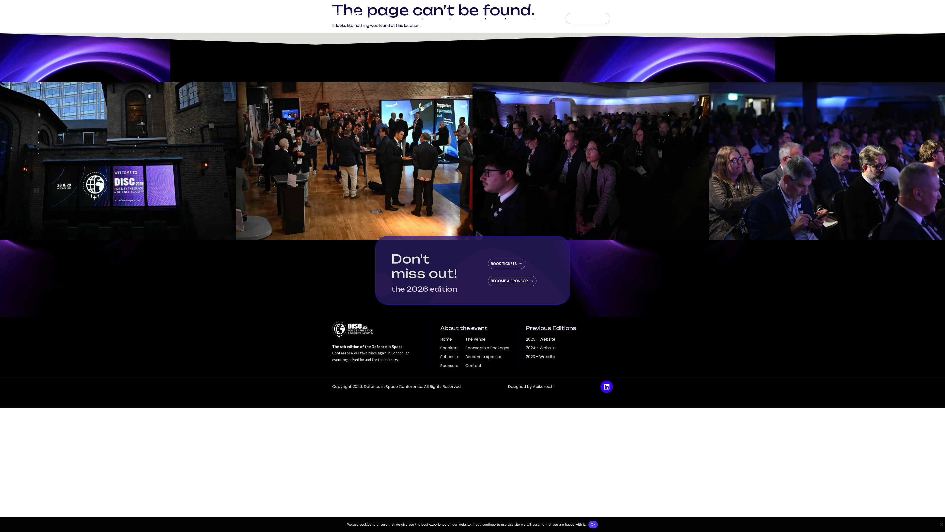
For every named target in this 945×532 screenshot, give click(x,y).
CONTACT (548, 18)
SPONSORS (520, 18)
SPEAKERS (436, 18)
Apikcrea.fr (543, 386)
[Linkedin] (606, 387)
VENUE (495, 18)
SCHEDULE (409, 18)
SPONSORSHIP (467, 18)
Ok (593, 524)
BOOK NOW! (591, 18)
